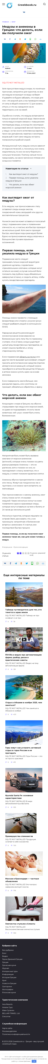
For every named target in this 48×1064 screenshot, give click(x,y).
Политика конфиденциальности (16, 1034)
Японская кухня (9, 992)
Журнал (5, 968)
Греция (5, 962)
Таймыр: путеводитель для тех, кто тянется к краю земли (23, 611)
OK (34, 1061)
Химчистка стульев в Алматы (20, 924)
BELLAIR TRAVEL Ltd (11, 1013)
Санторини (7, 987)
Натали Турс (7, 1007)
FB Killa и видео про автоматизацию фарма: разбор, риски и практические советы (23, 657)
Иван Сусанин (8, 1010)
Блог (4, 953)
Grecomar (6, 1016)
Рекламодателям (9, 1031)
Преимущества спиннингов (19, 836)
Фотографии (7, 990)
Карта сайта (7, 1028)
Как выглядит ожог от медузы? (23, 174)
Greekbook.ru (27, 4)
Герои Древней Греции (12, 959)
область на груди (28, 357)
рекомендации (21, 547)
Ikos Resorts (7, 1004)
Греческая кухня (9, 965)
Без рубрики (8, 950)
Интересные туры (10, 971)
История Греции (9, 977)
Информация (8, 974)
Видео (5, 956)
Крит (4, 980)
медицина (7, 547)
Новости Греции (9, 983)
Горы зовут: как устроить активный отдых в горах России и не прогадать (23, 750)
